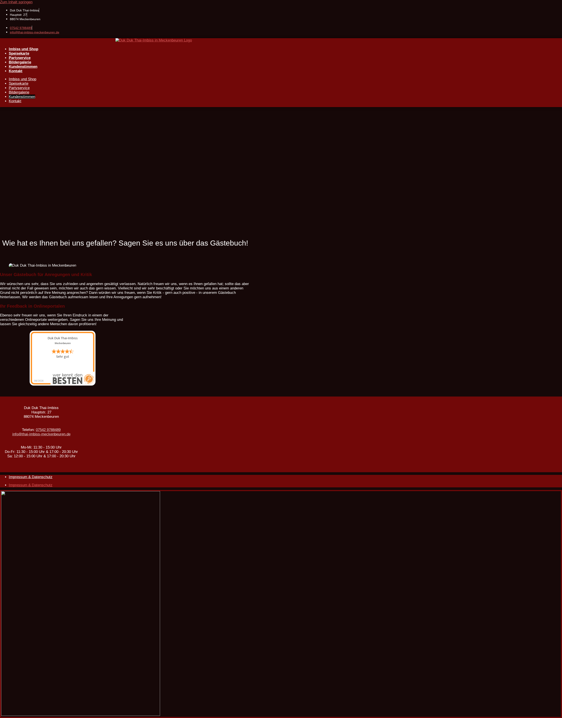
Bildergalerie (20, 62)
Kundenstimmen (23, 67)
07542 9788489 (21, 28)
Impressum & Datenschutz (30, 477)
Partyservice (20, 58)
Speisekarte (19, 53)
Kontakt (15, 71)
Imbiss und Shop (23, 49)
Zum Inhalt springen (16, 2)
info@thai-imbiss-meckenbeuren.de (34, 32)
